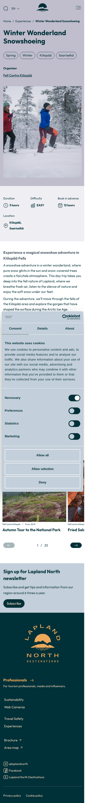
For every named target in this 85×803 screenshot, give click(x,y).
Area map (11, 748)
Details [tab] (42, 328)
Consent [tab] (15, 328)
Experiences (23, 21)
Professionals (15, 680)
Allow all (42, 455)
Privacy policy (12, 795)
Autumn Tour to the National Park (31, 530)
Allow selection (43, 469)
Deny (42, 482)
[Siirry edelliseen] (9, 545)
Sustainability (14, 700)
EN (13, 8)
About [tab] (69, 328)
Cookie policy (34, 795)
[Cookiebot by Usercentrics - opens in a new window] (62, 317)
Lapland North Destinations (26, 777)
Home (7, 21)
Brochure (11, 740)
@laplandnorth (18, 764)
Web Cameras (14, 707)
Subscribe (14, 603)
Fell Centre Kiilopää (17, 75)
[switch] (74, 410)
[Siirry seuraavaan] (76, 545)
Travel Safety (14, 719)
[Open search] (5, 8)
